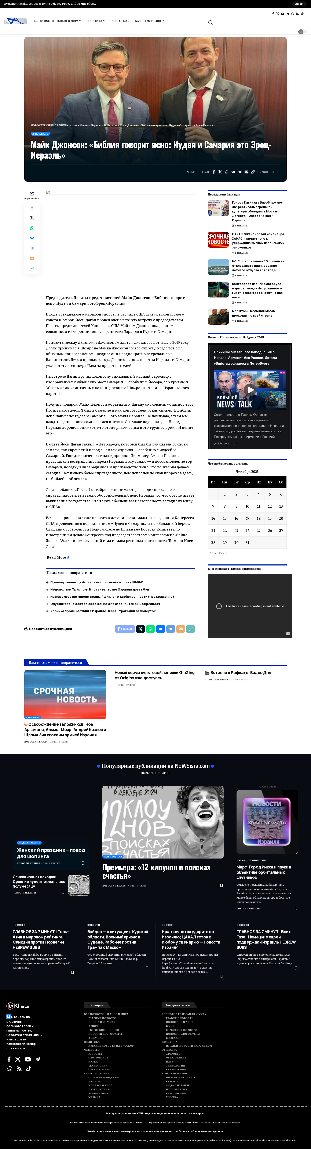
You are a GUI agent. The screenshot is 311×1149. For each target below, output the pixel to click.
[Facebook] (273, 14)
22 (225, 530)
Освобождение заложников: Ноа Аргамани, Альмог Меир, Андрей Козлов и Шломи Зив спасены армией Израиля (65, 729)
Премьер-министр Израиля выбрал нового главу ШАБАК (96, 582)
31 (247, 542)
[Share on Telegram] (240, 172)
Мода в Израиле (29, 842)
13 (281, 506)
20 (281, 518)
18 (259, 518)
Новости (19, 925)
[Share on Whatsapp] (227, 172)
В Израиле (40, 133)
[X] (277, 14)
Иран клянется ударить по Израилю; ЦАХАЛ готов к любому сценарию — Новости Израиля (191, 939)
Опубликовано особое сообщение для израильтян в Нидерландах (105, 604)
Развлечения (113, 856)
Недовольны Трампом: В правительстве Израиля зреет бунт (100, 589)
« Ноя (212, 553)
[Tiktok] (302, 14)
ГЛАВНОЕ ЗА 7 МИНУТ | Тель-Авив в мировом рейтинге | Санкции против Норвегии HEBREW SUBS (41, 939)
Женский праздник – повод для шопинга (51, 853)
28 (213, 542)
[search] (257, 22)
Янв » (223, 553)
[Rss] (297, 14)
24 (247, 530)
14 (213, 518)
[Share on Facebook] (214, 172)
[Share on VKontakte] (233, 172)
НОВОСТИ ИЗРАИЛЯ (155, 773)
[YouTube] (283, 14)
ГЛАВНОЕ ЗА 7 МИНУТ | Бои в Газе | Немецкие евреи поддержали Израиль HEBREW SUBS (266, 939)
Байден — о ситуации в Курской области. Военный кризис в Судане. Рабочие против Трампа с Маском (117, 939)
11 (258, 506)
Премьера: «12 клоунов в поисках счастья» (156, 871)
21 (213, 530)
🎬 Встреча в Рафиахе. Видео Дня (238, 672)
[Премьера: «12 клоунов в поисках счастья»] (163, 822)
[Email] (246, 172)
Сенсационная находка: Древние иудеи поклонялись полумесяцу (39, 881)
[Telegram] (288, 14)
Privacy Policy (60, 3)
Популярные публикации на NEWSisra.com (156, 765)
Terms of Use (86, 3)
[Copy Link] (253, 172)
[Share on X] (220, 172)
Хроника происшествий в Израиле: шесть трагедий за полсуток (103, 611)
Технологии (257, 860)
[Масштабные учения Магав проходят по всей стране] (218, 317)
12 (270, 506)
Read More (56, 557)
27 (281, 530)
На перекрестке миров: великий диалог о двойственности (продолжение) (112, 596)
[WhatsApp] (292, 14)
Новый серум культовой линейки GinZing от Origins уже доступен (155, 675)
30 (236, 542)
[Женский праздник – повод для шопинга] (51, 828)
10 (247, 506)
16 (236, 518)
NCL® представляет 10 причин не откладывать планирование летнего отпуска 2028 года (258, 265)
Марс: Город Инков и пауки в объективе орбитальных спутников (264, 872)
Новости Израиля (36, 741)
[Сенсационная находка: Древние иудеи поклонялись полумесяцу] (78, 885)
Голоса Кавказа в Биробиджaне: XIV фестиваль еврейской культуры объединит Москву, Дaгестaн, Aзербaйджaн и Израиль (257, 211)
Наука (241, 860)
